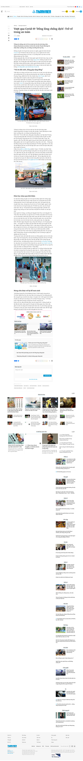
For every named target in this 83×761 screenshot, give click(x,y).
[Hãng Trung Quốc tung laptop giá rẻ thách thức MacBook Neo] (61, 672)
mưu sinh (39, 385)
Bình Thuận (41, 76)
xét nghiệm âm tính (33, 159)
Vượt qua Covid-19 (22, 25)
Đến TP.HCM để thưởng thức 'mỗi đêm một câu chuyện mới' (70, 546)
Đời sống (26, 16)
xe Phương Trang (45, 241)
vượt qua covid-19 (46, 385)
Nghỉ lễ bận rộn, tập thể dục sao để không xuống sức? (64, 662)
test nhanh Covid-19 (47, 243)
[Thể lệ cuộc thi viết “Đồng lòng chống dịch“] (21, 346)
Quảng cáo (38, 746)
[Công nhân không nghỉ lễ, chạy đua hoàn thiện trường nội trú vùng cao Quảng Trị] (61, 608)
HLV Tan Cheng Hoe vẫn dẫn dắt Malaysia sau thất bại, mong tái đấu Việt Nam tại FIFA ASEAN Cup (65, 641)
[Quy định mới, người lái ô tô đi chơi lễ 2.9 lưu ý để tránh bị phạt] (61, 694)
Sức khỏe (30, 16)
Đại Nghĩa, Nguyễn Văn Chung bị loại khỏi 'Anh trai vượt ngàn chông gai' (70, 566)
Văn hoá (38, 737)
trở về (25, 388)
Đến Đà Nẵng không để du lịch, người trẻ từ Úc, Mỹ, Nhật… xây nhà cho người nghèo (70, 586)
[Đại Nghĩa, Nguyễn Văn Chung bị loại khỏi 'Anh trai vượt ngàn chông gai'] (61, 567)
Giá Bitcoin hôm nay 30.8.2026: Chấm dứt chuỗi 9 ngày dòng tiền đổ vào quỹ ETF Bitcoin (65, 683)
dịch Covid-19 (26, 385)
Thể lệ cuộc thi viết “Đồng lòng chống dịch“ (38, 342)
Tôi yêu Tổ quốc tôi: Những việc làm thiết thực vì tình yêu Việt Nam (65, 598)
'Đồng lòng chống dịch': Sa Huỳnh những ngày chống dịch (29, 356)
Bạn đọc (67, 735)
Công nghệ (57, 16)
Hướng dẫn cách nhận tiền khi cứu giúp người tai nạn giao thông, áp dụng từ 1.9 (65, 468)
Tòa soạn (47, 746)
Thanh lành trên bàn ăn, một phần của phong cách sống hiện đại (65, 721)
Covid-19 (16, 52)
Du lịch (41, 16)
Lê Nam (18, 35)
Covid (21, 83)
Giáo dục (38, 16)
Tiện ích (27, 6)
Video (63, 16)
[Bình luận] (8, 35)
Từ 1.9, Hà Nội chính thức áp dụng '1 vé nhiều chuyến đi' (65, 509)
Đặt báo (33, 746)
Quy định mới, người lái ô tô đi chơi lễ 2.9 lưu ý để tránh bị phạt (70, 692)
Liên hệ (31, 6)
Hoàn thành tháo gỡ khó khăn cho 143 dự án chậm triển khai (65, 514)
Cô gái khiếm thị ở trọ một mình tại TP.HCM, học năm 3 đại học (65, 619)
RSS (43, 746)
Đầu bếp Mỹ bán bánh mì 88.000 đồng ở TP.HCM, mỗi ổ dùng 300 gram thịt (64, 532)
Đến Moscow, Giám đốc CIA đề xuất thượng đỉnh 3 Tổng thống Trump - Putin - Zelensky (65, 492)
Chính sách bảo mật (54, 746)
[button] (8, 26)
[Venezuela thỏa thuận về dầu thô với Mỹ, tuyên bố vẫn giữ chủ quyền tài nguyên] (61, 482)
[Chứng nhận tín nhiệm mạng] (55, 756)
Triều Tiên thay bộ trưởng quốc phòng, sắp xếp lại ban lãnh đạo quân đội (65, 488)
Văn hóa (45, 16)
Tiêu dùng (67, 16)
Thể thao (53, 16)
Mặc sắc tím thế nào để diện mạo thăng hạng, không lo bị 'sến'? (65, 726)
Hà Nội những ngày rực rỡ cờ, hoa (64, 471)
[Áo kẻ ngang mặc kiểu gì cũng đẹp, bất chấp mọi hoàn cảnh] (61, 715)
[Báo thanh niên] (41, 11)
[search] (12, 11)
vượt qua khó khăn (33, 385)
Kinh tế (22, 16)
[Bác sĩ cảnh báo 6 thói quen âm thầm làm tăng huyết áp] (61, 652)
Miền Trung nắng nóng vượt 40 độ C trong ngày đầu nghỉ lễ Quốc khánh (70, 502)
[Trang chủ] (8, 16)
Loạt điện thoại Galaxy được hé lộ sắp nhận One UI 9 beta (65, 679)
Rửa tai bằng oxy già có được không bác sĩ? (64, 658)
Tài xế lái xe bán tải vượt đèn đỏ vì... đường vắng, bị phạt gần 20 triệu (65, 705)
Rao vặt (67, 737)
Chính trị (11, 16)
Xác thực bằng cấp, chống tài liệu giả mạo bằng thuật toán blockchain (65, 615)
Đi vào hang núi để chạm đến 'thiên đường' (65, 552)
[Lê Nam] (15, 36)
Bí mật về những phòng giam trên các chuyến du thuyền (65, 556)
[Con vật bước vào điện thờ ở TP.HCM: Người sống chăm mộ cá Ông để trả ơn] (61, 462)
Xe (60, 16)
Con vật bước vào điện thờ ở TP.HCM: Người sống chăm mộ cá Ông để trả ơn (71, 461)
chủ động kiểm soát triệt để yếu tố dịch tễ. (28, 67)
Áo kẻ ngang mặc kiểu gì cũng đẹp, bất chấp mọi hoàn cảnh (70, 714)
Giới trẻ (34, 16)
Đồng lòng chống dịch (18, 388)
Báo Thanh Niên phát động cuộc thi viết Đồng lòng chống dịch (30, 352)
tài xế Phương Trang (30, 388)
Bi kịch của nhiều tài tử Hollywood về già (64, 577)
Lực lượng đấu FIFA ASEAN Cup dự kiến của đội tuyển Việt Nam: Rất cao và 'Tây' (65, 636)
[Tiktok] (79, 7)
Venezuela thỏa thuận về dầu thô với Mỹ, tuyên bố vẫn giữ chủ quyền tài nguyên (70, 481)
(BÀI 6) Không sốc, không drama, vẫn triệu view (64, 593)
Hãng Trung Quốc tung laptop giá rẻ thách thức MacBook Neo (70, 672)
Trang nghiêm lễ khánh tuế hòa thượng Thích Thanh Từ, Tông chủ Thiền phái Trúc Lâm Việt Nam (70, 525)
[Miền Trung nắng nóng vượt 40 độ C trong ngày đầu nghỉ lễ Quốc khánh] (61, 503)
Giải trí (49, 16)
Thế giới (18, 16)
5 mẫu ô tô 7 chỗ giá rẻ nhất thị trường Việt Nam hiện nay (65, 700)
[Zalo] (81, 7)
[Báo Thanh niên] (12, 746)
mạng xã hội (36, 59)
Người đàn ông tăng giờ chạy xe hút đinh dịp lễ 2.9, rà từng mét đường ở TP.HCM (65, 536)
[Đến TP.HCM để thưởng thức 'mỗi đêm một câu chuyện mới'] (61, 547)
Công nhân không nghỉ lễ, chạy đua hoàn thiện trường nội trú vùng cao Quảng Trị (70, 609)
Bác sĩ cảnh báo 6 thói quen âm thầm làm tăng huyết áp (70, 651)
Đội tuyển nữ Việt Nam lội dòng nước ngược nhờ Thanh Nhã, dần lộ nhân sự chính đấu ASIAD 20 (70, 630)
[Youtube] (75, 7)
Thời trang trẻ (72, 16)
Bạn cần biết (22, 6)
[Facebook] (77, 7)
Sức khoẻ (24, 737)
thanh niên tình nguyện (18, 385)
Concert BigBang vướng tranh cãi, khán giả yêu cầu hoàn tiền (65, 573)
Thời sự (14, 16)
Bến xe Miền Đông (25, 149)
